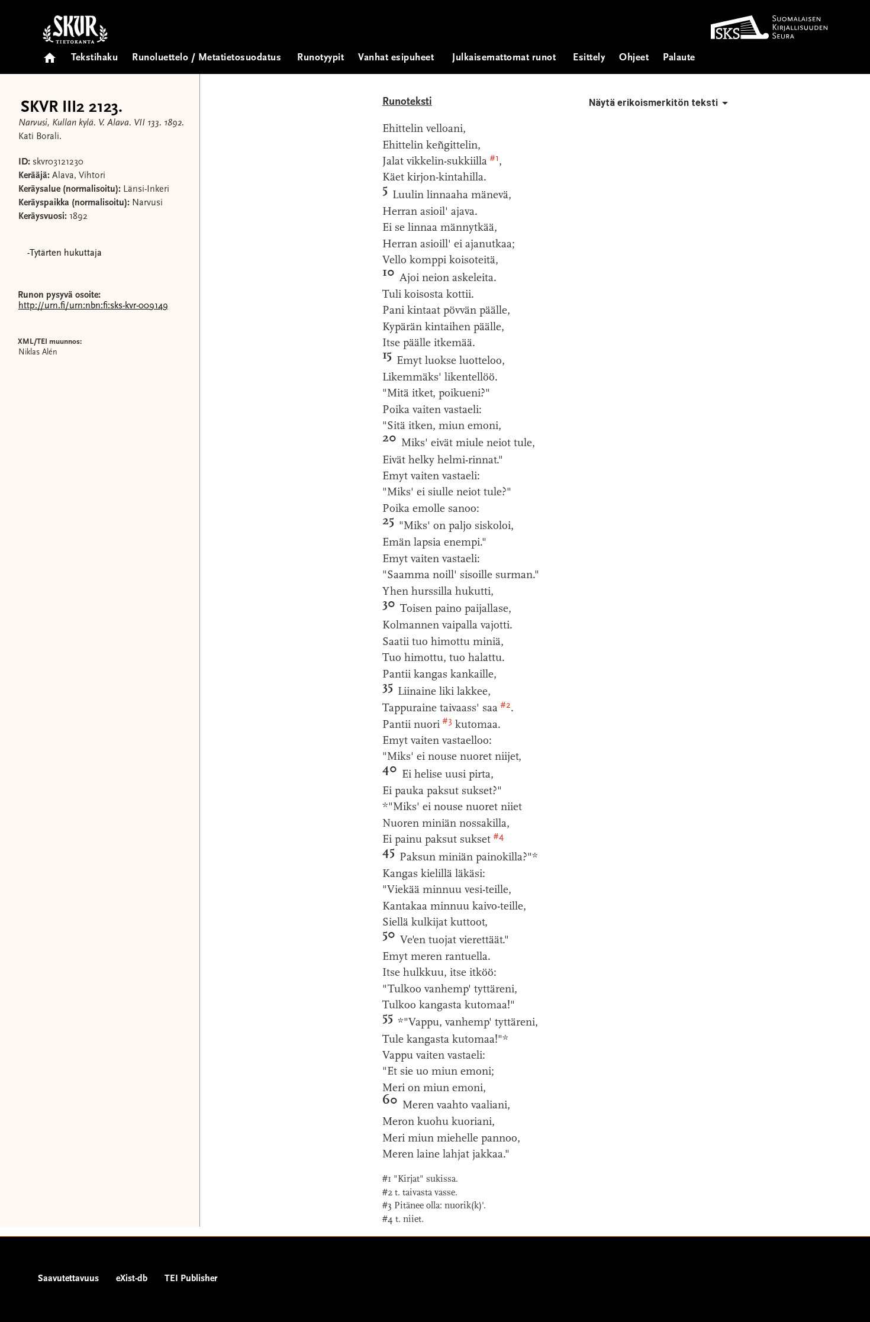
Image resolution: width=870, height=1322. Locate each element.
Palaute (679, 58)
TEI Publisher (191, 1279)
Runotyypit (320, 58)
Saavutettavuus (68, 1279)
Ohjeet (634, 58)
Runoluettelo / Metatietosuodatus (206, 58)
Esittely (589, 58)
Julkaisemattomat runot (504, 58)
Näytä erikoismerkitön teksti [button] (653, 102)
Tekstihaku (94, 58)
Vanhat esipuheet (396, 58)
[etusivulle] (50, 54)
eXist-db (131, 1279)
